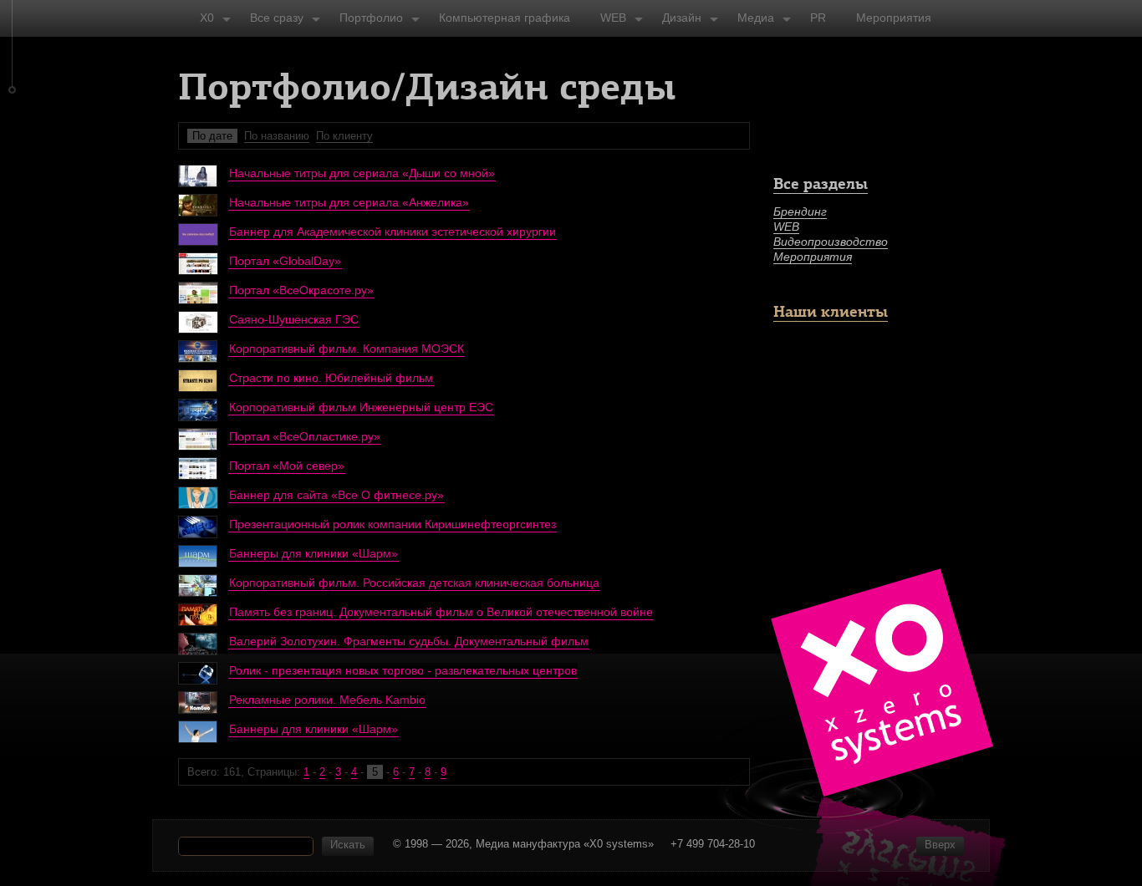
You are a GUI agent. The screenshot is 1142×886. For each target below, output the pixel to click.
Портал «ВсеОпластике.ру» (304, 436)
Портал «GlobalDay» (285, 260)
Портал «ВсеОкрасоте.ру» (301, 290)
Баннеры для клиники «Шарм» (313, 553)
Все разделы (820, 183)
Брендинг (800, 211)
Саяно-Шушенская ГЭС (294, 319)
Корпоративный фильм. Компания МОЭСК (346, 348)
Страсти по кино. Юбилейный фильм (331, 377)
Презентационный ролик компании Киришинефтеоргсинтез (392, 524)
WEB (786, 226)
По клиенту (344, 136)
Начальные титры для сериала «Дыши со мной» (362, 173)
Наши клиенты (830, 311)
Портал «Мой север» (286, 465)
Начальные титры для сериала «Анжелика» (349, 202)
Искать (347, 844)
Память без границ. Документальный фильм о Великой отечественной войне (441, 612)
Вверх (940, 844)
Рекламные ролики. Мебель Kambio (327, 699)
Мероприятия (812, 256)
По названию (276, 136)
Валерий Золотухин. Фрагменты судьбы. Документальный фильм (409, 641)
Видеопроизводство (830, 241)
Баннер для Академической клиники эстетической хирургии (392, 231)
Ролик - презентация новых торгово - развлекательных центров (403, 670)
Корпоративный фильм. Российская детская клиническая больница (414, 582)
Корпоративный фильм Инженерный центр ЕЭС (361, 407)
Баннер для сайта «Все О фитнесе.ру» (336, 495)
